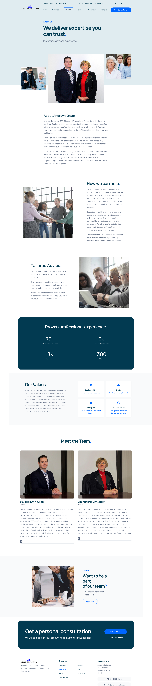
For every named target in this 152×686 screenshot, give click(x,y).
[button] (47, 541)
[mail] (124, 3)
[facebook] (115, 3)
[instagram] (118, 3)
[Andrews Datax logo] (30, 6)
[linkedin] (121, 3)
